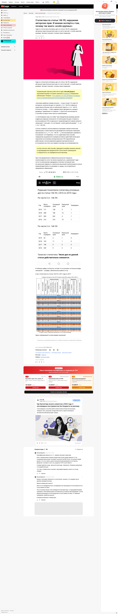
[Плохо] (57, 350)
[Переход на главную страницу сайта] (5, 6)
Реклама (12, 610)
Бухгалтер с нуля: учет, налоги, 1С (34, 378)
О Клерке (26, 6)
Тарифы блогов (4, 612)
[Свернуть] (116, 612)
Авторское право (48, 16)
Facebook (67, 93)
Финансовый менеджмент (79, 378)
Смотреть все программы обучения (58, 392)
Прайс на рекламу (5, 610)
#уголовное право (56, 352)
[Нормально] (53, 350)
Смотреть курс (35, 387)
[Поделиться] (43, 38)
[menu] (8, 26)
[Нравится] (39, 38)
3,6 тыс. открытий (39, 359)
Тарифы (21, 6)
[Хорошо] (50, 350)
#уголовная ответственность (42, 352)
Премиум (13, 6)
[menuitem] (8, 10)
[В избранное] (41, 38)
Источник (38, 355)
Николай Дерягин (41, 452)
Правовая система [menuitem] (5, 46)
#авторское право (67, 352)
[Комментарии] (37, 443)
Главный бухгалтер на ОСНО (56, 378)
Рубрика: (37, 357)
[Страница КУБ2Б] (38, 400)
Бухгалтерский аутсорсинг (51, 401)
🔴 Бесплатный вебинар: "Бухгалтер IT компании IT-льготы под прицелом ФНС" (58, 10)
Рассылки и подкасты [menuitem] (6, 50)
